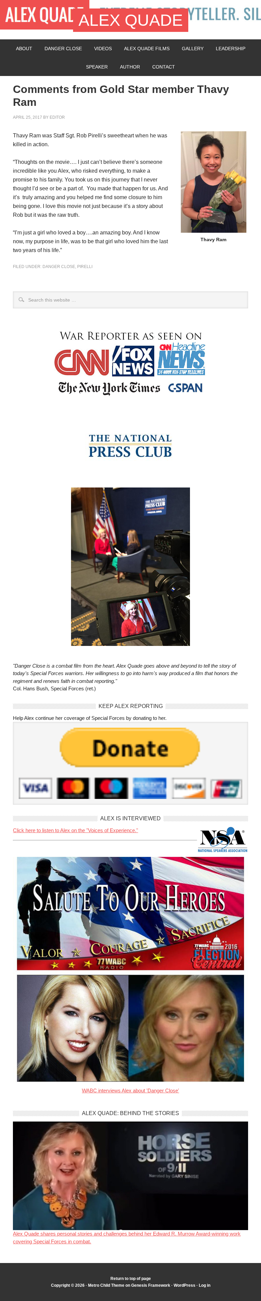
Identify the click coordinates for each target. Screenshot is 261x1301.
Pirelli (84, 266)
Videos (103, 48)
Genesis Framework (150, 1285)
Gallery (193, 48)
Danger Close (63, 48)
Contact (163, 67)
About (24, 48)
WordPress (184, 1285)
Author (130, 67)
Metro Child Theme (106, 1285)
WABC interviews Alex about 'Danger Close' (130, 1090)
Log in (204, 1285)
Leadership (230, 48)
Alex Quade (131, 20)
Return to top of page (130, 1278)
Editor (57, 117)
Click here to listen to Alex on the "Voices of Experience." (75, 830)
